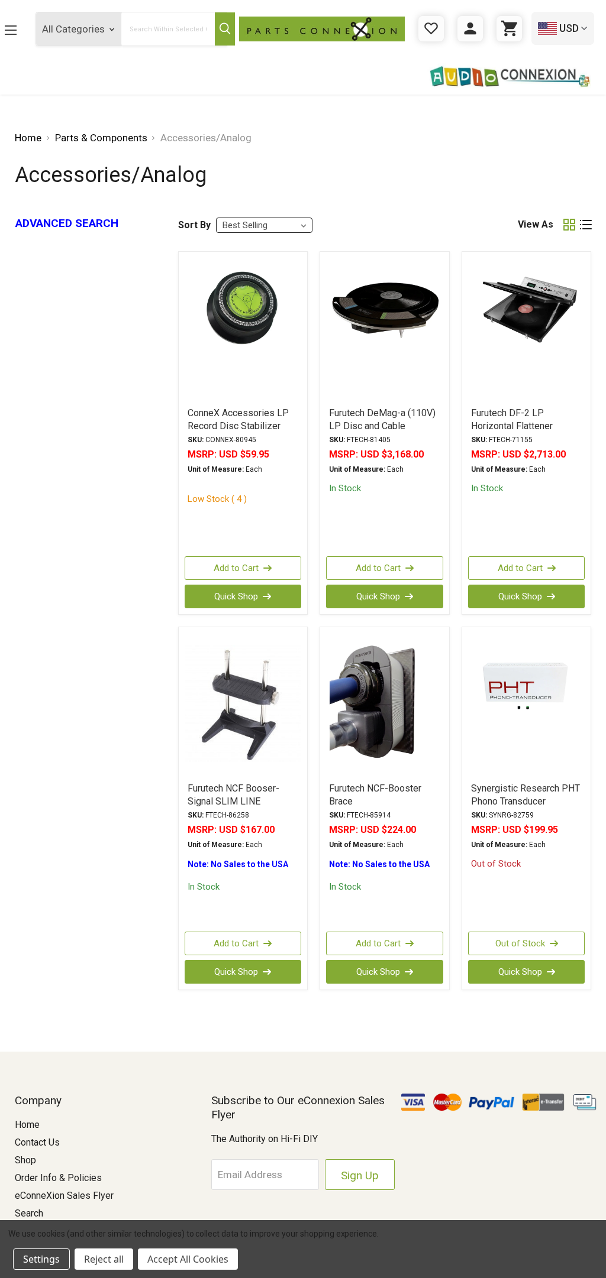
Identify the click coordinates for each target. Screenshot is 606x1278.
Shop (25, 1160)
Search (29, 1213)
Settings (41, 1259)
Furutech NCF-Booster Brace (375, 795)
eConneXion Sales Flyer (64, 1195)
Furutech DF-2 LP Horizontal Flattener (512, 419)
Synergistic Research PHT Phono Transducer (525, 795)
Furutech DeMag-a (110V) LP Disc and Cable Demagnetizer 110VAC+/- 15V (382, 432)
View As (535, 224)
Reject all (104, 1259)
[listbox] (264, 225)
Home (27, 1124)
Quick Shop (236, 596)
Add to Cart (236, 568)
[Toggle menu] (11, 30)
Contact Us (37, 1142)
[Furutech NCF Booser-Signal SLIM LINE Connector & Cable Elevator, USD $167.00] (243, 704)
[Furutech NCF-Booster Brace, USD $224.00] (384, 704)
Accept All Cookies (187, 1259)
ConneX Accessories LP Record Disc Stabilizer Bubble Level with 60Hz (238, 426)
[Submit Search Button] (225, 29)
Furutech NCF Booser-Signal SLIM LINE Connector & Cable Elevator (233, 808)
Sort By (194, 225)
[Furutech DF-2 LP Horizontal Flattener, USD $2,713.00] (526, 329)
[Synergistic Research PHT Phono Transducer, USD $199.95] (526, 704)
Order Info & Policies (58, 1177)
